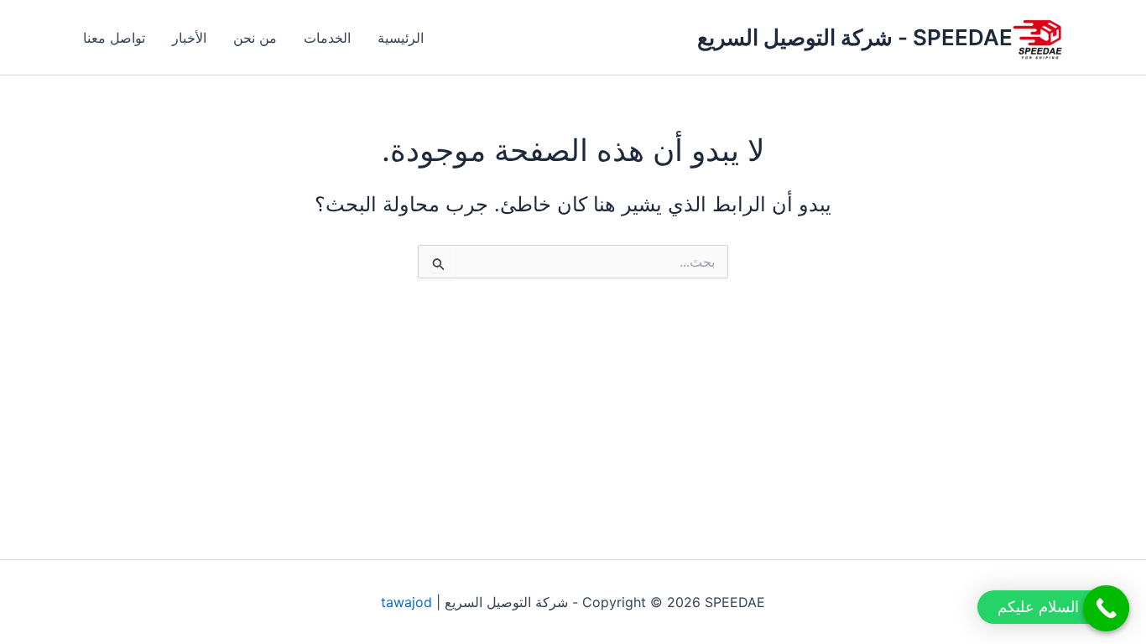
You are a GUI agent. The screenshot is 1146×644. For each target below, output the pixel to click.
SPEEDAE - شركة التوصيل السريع (855, 37)
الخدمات (327, 37)
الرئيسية (401, 37)
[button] (1053, 607)
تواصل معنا (114, 37)
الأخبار (189, 37)
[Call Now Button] (1106, 608)
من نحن (255, 37)
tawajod (406, 602)
